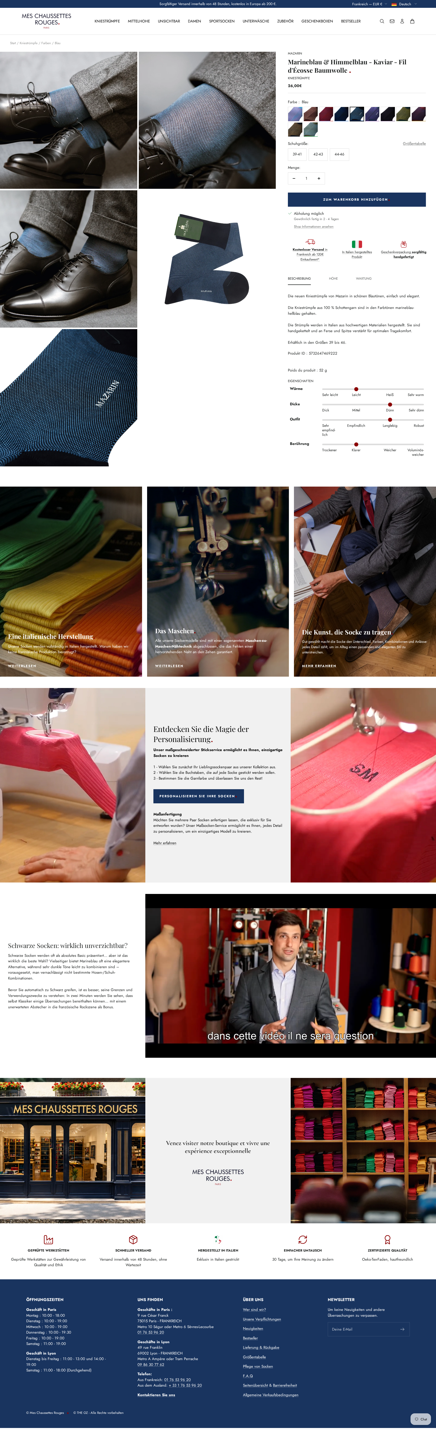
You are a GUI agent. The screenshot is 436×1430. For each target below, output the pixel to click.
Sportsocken (222, 21)
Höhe (333, 279)
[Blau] (341, 114)
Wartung (364, 279)
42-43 (318, 154)
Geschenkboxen (317, 21)
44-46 (339, 154)
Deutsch (405, 3)
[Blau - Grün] (311, 129)
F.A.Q (248, 1376)
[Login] (402, 21)
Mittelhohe (139, 21)
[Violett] (372, 114)
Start (13, 43)
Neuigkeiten (253, 1328)
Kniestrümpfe (107, 21)
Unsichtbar (169, 21)
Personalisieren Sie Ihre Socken (197, 796)
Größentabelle (414, 143)
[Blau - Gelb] (403, 114)
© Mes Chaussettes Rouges (45, 1412)
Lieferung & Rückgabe (261, 1347)
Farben (46, 43)
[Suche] (382, 21)
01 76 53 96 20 (151, 1332)
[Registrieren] (402, 1329)
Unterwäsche (256, 21)
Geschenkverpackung (403, 254)
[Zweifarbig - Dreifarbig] (419, 114)
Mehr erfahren (164, 843)
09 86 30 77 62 (151, 1364)
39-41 (297, 154)
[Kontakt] (392, 21)
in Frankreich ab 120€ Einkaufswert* (310, 254)
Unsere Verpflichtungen (262, 1319)
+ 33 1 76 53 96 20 (185, 1385)
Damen (194, 21)
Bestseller (351, 21)
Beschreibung (299, 279)
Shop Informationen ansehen (314, 226)
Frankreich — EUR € (367, 3)
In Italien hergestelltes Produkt (357, 254)
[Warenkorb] (412, 21)
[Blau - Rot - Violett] (326, 114)
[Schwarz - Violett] (387, 114)
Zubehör (285, 21)
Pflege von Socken (258, 1366)
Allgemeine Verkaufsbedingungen (270, 1395)
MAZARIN (295, 53)
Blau (58, 43)
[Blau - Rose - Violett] (295, 114)
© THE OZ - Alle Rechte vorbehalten (98, 1412)
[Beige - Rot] (311, 114)
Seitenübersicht (255, 1385)
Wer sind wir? (254, 1309)
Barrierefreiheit (285, 1385)
